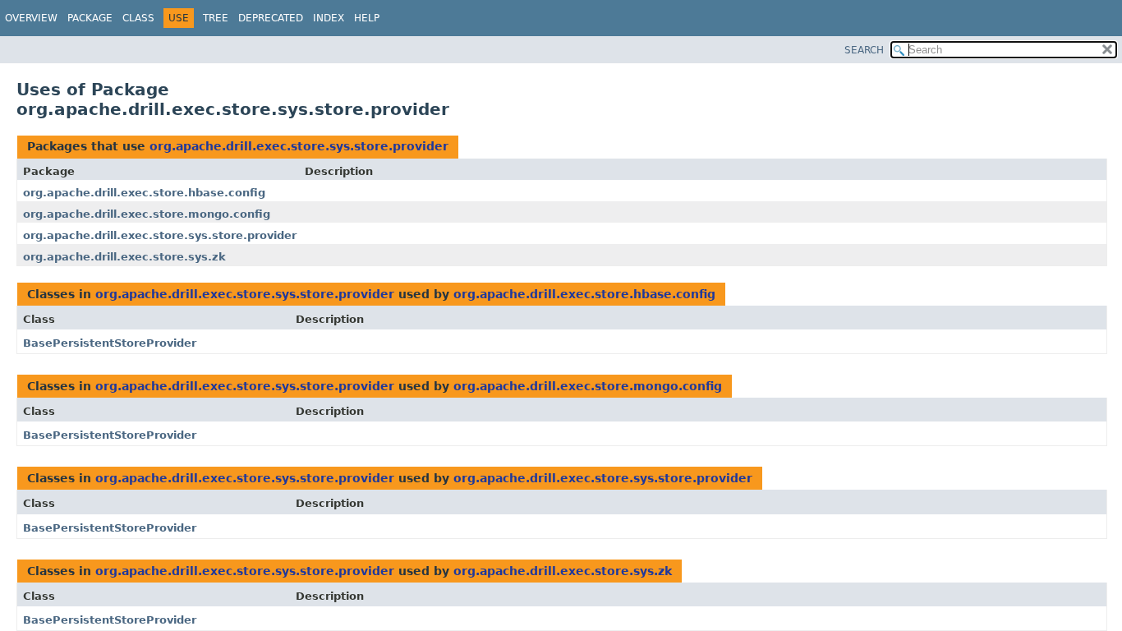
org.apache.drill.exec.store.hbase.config (144, 193)
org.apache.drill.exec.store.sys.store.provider (298, 146)
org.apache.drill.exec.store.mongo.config (146, 214)
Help (366, 18)
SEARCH (864, 50)
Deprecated (270, 18)
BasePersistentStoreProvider (109, 343)
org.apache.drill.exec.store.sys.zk (124, 257)
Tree (215, 18)
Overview (31, 18)
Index (328, 18)
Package (90, 18)
